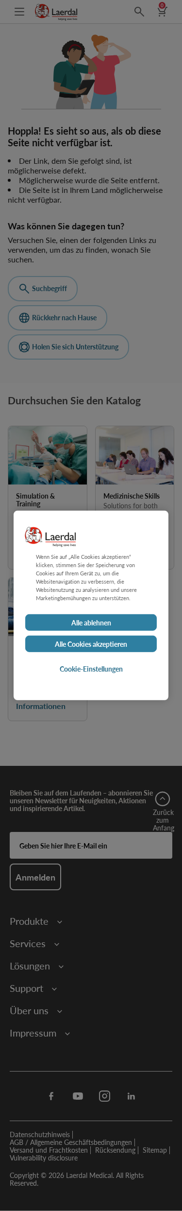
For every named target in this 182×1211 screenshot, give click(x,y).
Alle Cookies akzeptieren (91, 644)
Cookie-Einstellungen (91, 669)
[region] (91, 605)
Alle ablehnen (91, 622)
